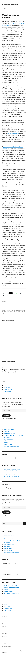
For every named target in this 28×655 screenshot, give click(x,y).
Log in (5, 385)
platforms (4, 311)
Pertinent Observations (11, 5)
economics (22, 310)
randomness (5, 640)
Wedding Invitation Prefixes (11, 471)
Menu (4, 8)
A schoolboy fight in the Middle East (13, 435)
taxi (11, 313)
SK (4, 310)
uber (13, 313)
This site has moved (9, 429)
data (3, 630)
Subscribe (6, 415)
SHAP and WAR (8, 444)
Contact (6, 473)
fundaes (4, 636)
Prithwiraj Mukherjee (13, 133)
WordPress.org (7, 391)
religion (4, 643)
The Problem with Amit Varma (12, 469)
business (18, 310)
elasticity (21, 311)
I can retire (6, 431)
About (4, 620)
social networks (6, 646)
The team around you (9, 433)
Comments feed (8, 389)
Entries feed (7, 387)
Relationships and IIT (9, 474)
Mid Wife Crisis (8, 443)
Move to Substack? (9, 439)
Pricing (8, 311)
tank (11, 311)
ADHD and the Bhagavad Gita (11, 476)
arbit (3, 623)
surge (8, 313)
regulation (4, 313)
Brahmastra (7, 441)
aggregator (16, 311)
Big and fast (7, 437)
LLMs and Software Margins (11, 446)
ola (24, 311)
